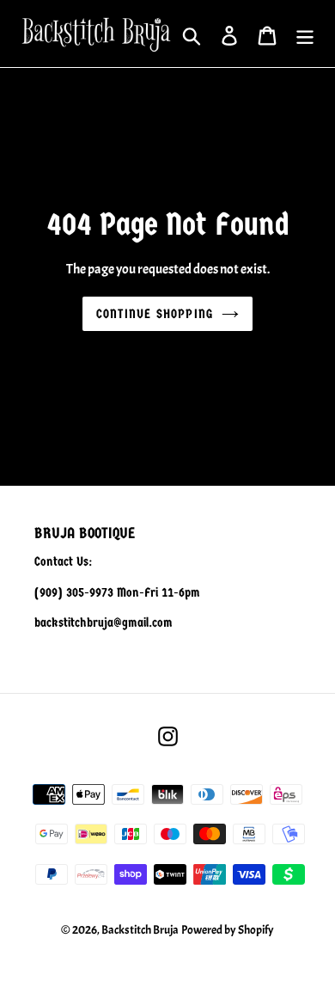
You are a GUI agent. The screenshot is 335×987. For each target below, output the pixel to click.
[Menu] (305, 34)
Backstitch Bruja (140, 930)
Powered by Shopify (227, 930)
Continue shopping (154, 314)
